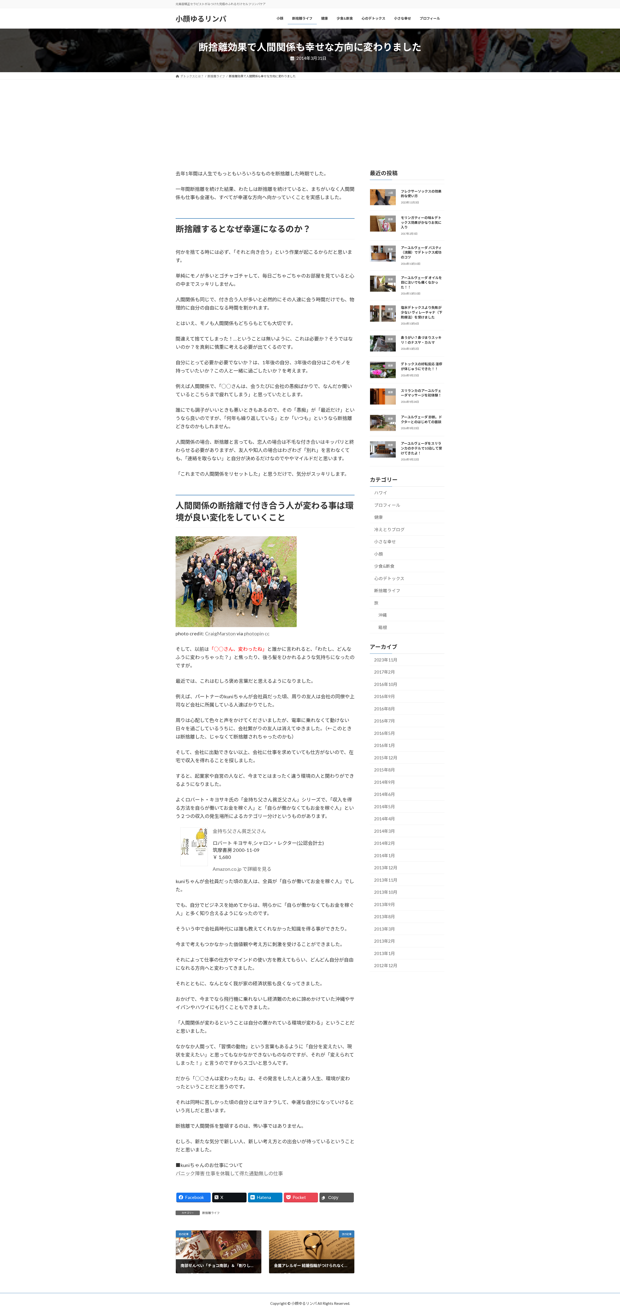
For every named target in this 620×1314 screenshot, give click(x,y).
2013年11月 (385, 880)
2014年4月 (384, 818)
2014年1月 (384, 855)
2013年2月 (384, 941)
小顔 (378, 553)
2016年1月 (384, 745)
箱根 (382, 627)
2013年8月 (384, 916)
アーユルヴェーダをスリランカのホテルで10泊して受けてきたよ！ (421, 448)
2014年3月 (384, 831)
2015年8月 (384, 769)
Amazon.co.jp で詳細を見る (242, 869)
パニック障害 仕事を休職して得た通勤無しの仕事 (229, 1173)
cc (267, 633)
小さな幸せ (385, 541)
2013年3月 (384, 929)
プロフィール (387, 504)
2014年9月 (384, 782)
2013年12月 (385, 867)
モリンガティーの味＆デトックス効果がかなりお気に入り (421, 222)
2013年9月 (384, 904)
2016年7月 (384, 720)
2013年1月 (384, 953)
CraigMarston (220, 633)
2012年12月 (385, 965)
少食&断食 (384, 566)
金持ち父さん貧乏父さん (239, 831)
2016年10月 (385, 684)
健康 (378, 517)
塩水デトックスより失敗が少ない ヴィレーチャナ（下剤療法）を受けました (421, 312)
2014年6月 (384, 794)
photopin (254, 633)
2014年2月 (384, 843)
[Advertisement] (310, 116)
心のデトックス (389, 578)
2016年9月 (384, 696)
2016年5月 (384, 733)
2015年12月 (385, 757)
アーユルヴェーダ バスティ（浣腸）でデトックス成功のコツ (421, 252)
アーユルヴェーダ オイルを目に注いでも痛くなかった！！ (421, 282)
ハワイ (380, 492)
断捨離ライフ (211, 1213)
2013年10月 (385, 892)
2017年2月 (384, 672)
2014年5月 (384, 806)
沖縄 (382, 615)
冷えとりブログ (389, 529)
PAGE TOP (601, 1270)
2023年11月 (385, 659)
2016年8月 (384, 708)
